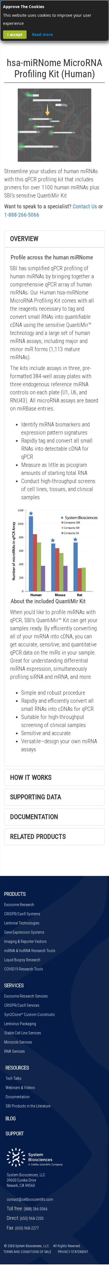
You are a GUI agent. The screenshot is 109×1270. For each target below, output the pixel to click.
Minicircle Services (18, 1042)
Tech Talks (14, 1078)
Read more (42, 34)
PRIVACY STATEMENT (73, 1252)
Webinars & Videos (20, 1087)
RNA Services (14, 1051)
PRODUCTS (15, 894)
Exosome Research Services (26, 996)
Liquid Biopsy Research (22, 960)
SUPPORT (15, 1133)
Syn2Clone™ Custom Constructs (29, 1014)
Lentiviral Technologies (21, 923)
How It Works (30, 777)
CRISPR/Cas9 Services (21, 1005)
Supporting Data (35, 797)
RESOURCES (17, 1068)
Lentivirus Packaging (20, 1024)
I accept (14, 34)
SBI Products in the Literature (28, 1106)
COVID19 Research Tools (23, 969)
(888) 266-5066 (36, 1209)
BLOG (11, 1118)
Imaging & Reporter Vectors (25, 941)
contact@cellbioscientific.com (30, 1199)
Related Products (38, 837)
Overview (24, 239)
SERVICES (14, 985)
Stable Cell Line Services (22, 1033)
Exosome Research (19, 904)
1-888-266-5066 (21, 214)
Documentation (34, 817)
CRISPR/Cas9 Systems (22, 914)
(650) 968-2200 (32, 1218)
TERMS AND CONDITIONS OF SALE (27, 1252)
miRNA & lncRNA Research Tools (29, 950)
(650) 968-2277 (27, 1228)
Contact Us (85, 206)
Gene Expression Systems (24, 932)
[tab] (54, 238)
